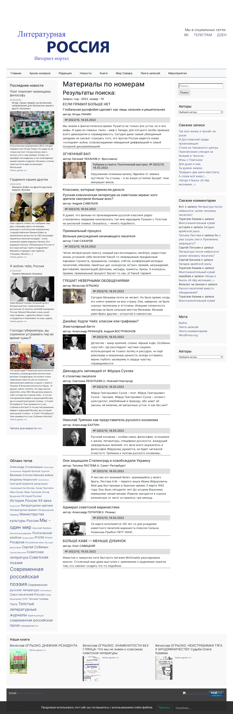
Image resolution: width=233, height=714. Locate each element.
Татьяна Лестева (190, 235)
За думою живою (190, 168)
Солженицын (45, 590)
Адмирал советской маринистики (91, 507)
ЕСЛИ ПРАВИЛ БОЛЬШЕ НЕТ (87, 104)
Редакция (65, 73)
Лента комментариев (193, 331)
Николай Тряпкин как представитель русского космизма (110, 420)
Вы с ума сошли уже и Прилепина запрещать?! (200, 239)
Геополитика (43, 480)
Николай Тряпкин (41, 528)
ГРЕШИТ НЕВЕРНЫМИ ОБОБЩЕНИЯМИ (96, 281)
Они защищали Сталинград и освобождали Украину (106, 461)
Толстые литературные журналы (23, 609)
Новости (86, 73)
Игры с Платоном (190, 160)
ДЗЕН (222, 35)
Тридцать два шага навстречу (199, 172)
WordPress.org (188, 335)
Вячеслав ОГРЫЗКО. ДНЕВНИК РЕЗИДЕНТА (43, 645)
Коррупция (15, 506)
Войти (183, 323)
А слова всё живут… (192, 176)
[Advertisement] (27, 11)
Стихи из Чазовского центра (198, 147)
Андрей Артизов (31, 471)
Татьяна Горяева (38, 598)
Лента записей (150, 73)
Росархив (17, 542)
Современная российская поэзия (26, 576)
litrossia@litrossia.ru (30, 693)
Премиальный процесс (82, 231)
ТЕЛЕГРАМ (203, 35)
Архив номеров (40, 73)
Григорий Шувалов (21, 483)
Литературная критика (37, 505)
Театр (14, 604)
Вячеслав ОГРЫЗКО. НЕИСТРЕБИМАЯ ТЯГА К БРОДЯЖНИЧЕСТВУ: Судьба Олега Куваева (188, 649)
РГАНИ (48, 537)
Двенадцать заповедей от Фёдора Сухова (98, 371)
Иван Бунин (16, 492)
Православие (28, 538)
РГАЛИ (39, 537)
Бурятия (45, 471)
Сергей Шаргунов (18, 552)
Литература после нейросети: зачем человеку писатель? (200, 210)
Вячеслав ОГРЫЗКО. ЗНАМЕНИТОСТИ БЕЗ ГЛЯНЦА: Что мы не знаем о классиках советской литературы (116, 649)
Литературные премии (23, 509)
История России (31, 496)
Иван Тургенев (32, 492)
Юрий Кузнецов (35, 615)
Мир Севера (124, 73)
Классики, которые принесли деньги (93, 190)
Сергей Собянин (35, 547)
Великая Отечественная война (31, 475)
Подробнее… (183, 707)
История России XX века (30, 501)
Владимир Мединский (23, 479)
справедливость (29, 625)
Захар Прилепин (44, 488)
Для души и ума (189, 164)
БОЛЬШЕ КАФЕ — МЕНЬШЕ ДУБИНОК (94, 541)
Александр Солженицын (26, 467)
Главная (16, 73)
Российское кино (34, 542)
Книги (104, 73)
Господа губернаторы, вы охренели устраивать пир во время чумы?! (32, 334)
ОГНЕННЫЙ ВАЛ (76, 154)
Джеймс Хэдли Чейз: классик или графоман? (101, 321)
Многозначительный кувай (197, 223)
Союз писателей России (27, 594)
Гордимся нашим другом (29, 179)
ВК (186, 35)
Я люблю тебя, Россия (27, 266)
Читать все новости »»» (26, 428)
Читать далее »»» (18, 170)
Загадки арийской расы (195, 264)
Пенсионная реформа (20, 533)
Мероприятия (177, 73)
